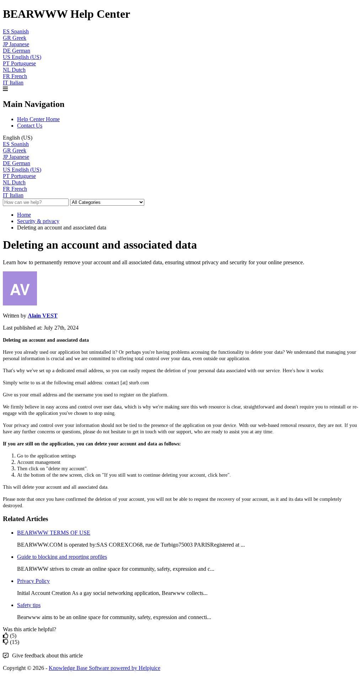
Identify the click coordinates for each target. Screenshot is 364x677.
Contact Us (29, 126)
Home (24, 215)
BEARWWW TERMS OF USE (53, 533)
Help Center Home (38, 119)
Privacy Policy (33, 581)
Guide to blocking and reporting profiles (62, 557)
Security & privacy (38, 221)
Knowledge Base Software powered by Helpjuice (104, 668)
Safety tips (29, 605)
